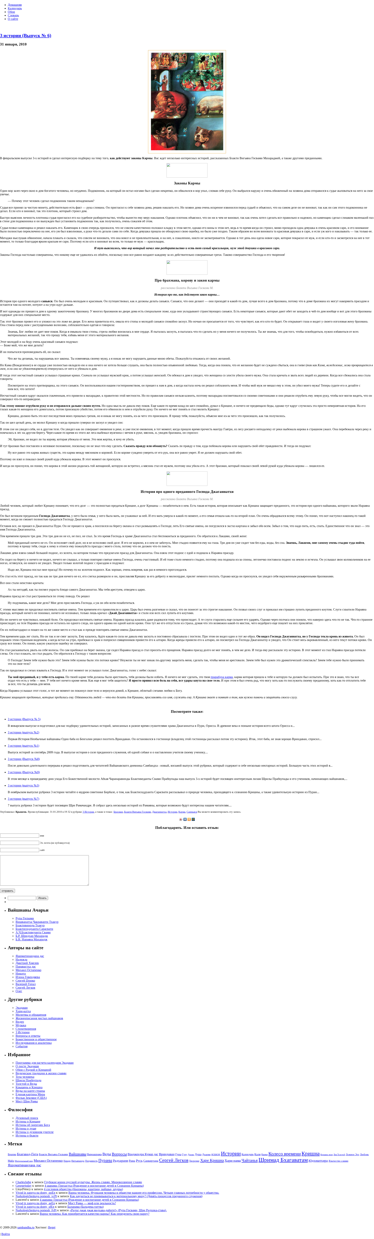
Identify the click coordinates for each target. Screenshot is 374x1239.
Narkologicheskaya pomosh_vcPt (36, 1196)
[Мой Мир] (193, 819)
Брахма (12, 1154)
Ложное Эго (352, 1154)
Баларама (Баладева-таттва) (85, 1206)
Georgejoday (24, 1185)
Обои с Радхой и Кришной (33, 1069)
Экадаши (22, 1007)
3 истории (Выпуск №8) (24, 759)
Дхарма (206, 1154)
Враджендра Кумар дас (143, 1154)
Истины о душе (26, 1128)
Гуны (178, 1154)
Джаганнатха (159, 811)
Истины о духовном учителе (35, 1132)
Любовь (364, 1154)
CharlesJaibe (23, 1182)
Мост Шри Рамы (27, 1101)
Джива (191, 1155)
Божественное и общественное (36, 1039)
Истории (172, 811)
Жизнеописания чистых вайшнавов (39, 1018)
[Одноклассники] (189, 819)
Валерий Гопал (26, 984)
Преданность (91, 1161)
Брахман (118, 811)
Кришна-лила (326, 1155)
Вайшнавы (77, 1154)
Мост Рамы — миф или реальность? (92, 1203)
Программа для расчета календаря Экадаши (45, 1062)
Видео (20, 1021)
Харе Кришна (212, 1160)
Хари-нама (233, 1161)
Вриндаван (167, 1154)
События (21, 1046)
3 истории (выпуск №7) (23, 798)
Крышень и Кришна (29, 1087)
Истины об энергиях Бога (33, 1125)
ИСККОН (215, 1155)
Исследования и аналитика (34, 1042)
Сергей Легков (25, 987)
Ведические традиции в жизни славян (41, 1073)
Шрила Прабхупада (28, 1080)
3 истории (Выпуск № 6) (25, 35)
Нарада (67, 1161)
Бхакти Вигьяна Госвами (137, 811)
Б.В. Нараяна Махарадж (31, 939)
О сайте (13, 18)
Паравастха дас (26, 966)
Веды (106, 1154)
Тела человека (25, 1076)
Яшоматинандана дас (30, 956)
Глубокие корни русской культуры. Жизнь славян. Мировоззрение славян (93, 1182)
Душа (198, 1154)
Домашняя (15, 4)
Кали (257, 1154)
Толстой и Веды (26, 1083)
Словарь (13, 15)
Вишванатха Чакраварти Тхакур (37, 921)
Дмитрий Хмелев (27, 963)
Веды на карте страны (30, 1090)
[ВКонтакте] (185, 819)
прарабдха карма (222, 677)
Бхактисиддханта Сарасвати (34, 929)
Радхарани (120, 1161)
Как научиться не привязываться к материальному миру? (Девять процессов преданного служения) (136, 1196)
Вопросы (119, 1154)
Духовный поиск (27, 1118)
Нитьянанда (77, 1160)
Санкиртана (150, 1160)
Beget (51, 1227)
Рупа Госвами (25, 918)
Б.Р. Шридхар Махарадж (32, 936)
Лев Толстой (339, 1155)
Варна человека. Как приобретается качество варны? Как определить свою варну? (94, 1213)
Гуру (184, 1154)
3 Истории (88, 811)
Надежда (21, 959)
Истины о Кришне (28, 1121)
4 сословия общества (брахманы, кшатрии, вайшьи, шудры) (83, 1189)
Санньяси (192, 811)
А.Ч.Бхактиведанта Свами (33, 932)
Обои (11, 11)
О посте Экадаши (27, 1066)
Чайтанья (250, 1160)
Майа (11, 1160)
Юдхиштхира (318, 1161)
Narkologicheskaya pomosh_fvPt (36, 1210)
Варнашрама (94, 1154)
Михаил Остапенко (28, 970)
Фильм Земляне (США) (31, 1097)
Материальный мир (24, 1161)
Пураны (105, 1160)
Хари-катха (23, 1011)
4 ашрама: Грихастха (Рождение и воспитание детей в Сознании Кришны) (94, 1185)
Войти (5, 1234)
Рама (132, 1160)
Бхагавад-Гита (27, 1154)
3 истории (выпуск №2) (23, 732)
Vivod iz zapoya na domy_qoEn (35, 1192)
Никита (21, 973)
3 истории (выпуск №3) (23, 785)
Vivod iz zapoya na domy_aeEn (35, 1203)
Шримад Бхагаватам (283, 1160)
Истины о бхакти (27, 1135)
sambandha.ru (25, 1227)
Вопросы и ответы (28, 1035)
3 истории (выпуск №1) (23, 745)
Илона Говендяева (28, 977)
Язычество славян (338, 1160)
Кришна (311, 1153)
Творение (194, 1160)
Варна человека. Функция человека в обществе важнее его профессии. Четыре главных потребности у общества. (143, 1192)
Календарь (15, 8)
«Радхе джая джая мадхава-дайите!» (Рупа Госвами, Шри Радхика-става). (118, 1210)
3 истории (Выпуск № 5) (24, 719)
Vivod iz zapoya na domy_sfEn (35, 1206)
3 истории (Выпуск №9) (24, 772)
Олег (19, 991)
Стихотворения (26, 1028)
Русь (139, 1161)
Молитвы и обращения (31, 1014)
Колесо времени (284, 1153)
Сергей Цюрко (25, 980)
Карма (181, 811)
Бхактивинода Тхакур (30, 925)
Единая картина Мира (30, 1094)
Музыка (21, 1025)
